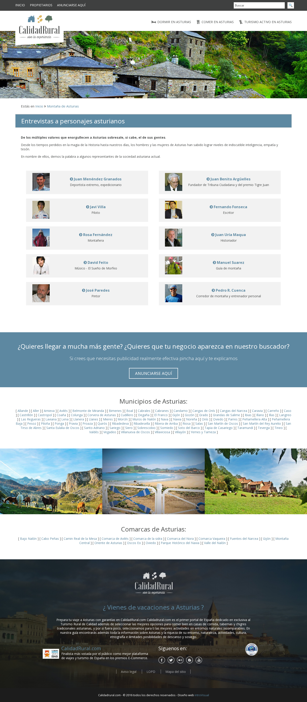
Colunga (77, 415)
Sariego (114, 428)
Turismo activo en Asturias (268, 22)
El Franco (161, 415)
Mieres (108, 419)
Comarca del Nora (180, 538)
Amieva (49, 411)
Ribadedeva (120, 423)
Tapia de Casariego (219, 428)
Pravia (73, 423)
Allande (23, 411)
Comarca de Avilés (115, 538)
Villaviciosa (162, 432)
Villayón (180, 432)
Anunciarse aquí (71, 5)
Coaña (61, 415)
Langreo (285, 415)
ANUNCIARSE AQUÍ (153, 373)
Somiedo (166, 428)
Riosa (186, 423)
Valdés (94, 432)
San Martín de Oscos (223, 423)
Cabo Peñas (50, 538)
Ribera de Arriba (166, 423)
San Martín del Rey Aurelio (262, 423)
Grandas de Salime (226, 415)
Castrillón (26, 415)
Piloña (45, 423)
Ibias (248, 415)
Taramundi (245, 428)
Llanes (93, 419)
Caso (287, 411)
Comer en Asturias (218, 22)
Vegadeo (109, 432)
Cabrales (144, 411)
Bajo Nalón (29, 538)
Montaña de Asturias (63, 106)
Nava (164, 419)
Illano (260, 415)
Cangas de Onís (203, 411)
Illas (271, 415)
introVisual (202, 695)
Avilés (63, 411)
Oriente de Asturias (108, 543)
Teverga (264, 428)
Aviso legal (128, 671)
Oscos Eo (134, 543)
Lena (65, 419)
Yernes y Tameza (203, 432)
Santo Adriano (94, 428)
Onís (205, 419)
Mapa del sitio (175, 671)
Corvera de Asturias (101, 415)
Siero (129, 428)
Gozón (189, 415)
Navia (177, 419)
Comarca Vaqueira (211, 538)
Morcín (123, 419)
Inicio (20, 5)
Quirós (102, 423)
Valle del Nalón (215, 543)
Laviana (51, 419)
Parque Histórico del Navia (180, 543)
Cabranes (162, 411)
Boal (129, 411)
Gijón (176, 415)
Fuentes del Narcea (244, 538)
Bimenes (115, 411)
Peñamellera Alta (254, 419)
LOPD (151, 671)
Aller (36, 411)
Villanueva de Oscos (135, 432)
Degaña (143, 415)
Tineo (278, 428)
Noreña (191, 419)
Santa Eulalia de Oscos (62, 428)
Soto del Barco (189, 428)
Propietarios (41, 5)
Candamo (181, 411)
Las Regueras (31, 419)
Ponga (59, 423)
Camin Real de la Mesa (80, 538)
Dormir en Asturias (174, 22)
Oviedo (218, 419)
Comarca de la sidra (147, 538)
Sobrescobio (146, 428)
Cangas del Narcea (233, 411)
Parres (233, 419)
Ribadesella (141, 423)
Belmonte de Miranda (88, 411)
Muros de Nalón (144, 419)
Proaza (87, 423)
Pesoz (31, 423)
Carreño (273, 411)
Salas (199, 423)
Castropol (45, 415)
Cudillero (127, 415)
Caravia (257, 411)
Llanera (78, 419)
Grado (203, 415)
